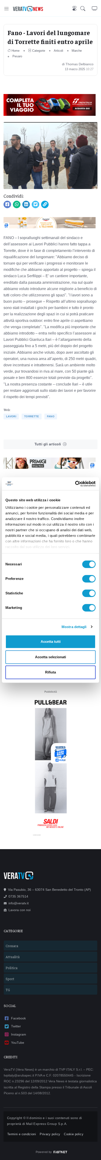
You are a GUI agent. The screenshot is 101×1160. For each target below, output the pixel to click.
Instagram (18, 1034)
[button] (86, 8)
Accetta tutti (51, 642)
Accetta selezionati (50, 657)
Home (15, 50)
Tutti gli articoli (48, 444)
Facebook (18, 1018)
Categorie (38, 50)
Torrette (31, 416)
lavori (11, 416)
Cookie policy (73, 1134)
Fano (50, 416)
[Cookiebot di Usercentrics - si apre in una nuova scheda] (75, 484)
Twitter (16, 1026)
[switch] (89, 578)
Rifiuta (50, 672)
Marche (77, 50)
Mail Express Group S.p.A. (46, 1124)
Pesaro (17, 56)
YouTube (17, 1042)
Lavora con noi (19, 910)
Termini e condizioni (21, 1134)
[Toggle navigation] (6, 8)
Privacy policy (50, 1134)
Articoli (58, 50)
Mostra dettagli (74, 627)
